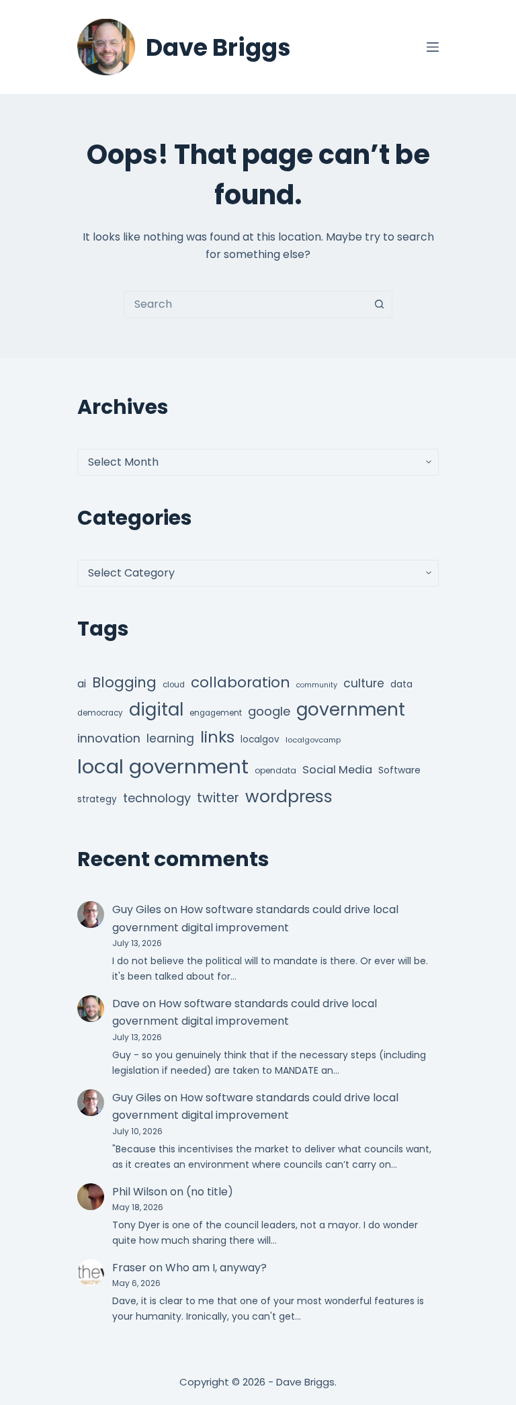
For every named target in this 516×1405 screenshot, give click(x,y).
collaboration (240, 682)
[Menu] (433, 47)
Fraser (129, 1267)
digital (156, 709)
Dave (126, 1003)
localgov (260, 739)
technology (157, 798)
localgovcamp (313, 739)
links (217, 737)
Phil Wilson (139, 1191)
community (316, 685)
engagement (215, 713)
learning (170, 738)
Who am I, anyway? (216, 1267)
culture (363, 683)
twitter (218, 798)
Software (399, 770)
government (350, 709)
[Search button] (379, 304)
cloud (174, 684)
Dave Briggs (218, 47)
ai (81, 684)
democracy (100, 713)
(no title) (209, 1191)
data (401, 684)
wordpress (289, 796)
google (269, 711)
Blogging (124, 682)
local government (163, 766)
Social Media (337, 769)
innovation (108, 738)
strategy (97, 799)
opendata (275, 770)
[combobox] (245, 304)
